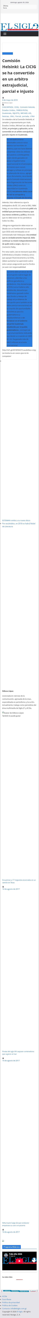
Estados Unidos (8, 110)
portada (25, 116)
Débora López (8, 103)
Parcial (18, 116)
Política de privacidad (11, 1302)
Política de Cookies (10, 1305)
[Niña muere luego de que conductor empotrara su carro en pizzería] (19, 1063)
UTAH (32, 116)
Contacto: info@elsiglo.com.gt (14, 1308)
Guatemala (6, 113)
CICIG (16, 107)
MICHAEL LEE (26, 113)
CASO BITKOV (7, 107)
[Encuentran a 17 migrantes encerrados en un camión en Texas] (19, 720)
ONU (12, 116)
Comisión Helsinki (27, 107)
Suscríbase (6, 1299)
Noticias (5, 116)
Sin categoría (7, 53)
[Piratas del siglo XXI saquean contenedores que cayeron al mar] (19, 892)
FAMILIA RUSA (22, 110)
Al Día (4, 1296)
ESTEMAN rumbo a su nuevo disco (16, 520)
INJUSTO (16, 113)
